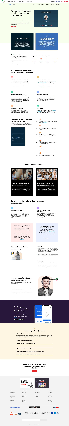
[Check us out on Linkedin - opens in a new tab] (55, 407)
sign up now (45, 122)
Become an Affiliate (50, 401)
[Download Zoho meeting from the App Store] (31, 407)
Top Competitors (37, 392)
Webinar (23, 1)
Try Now (13, 26)
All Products (29, 1)
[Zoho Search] (51, 1)
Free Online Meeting (12, 392)
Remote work (24, 401)
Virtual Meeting (12, 397)
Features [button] (34, 4)
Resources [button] (52, 4)
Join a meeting (58, 1)
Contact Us (49, 400)
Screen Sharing (12, 401)
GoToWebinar (37, 397)
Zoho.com (3, 1)
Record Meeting (12, 400)
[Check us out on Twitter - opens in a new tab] (53, 407)
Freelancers (24, 392)
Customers (47, 4)
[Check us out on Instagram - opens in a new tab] (58, 407)
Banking (23, 400)
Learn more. (15, 317)
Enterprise (23, 396)
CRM (12, 1)
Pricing (39, 4)
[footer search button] (41, 420)
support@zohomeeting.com (15, 407)
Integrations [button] (57, 4)
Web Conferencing (12, 396)
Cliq (25, 1)
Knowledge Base (50, 392)
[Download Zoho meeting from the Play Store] (37, 407)
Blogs (48, 397)
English (54, 1)
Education (23, 397)
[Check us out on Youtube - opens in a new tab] (57, 407)
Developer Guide (50, 393)
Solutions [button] (42, 4)
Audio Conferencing (12, 393)
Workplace (8, 1)
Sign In (62, 1)
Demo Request (50, 396)
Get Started (65, 1)
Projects (15, 1)
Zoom (36, 393)
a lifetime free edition (52, 231)
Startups (23, 393)
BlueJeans (36, 396)
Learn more (22, 239)
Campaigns (19, 1)
